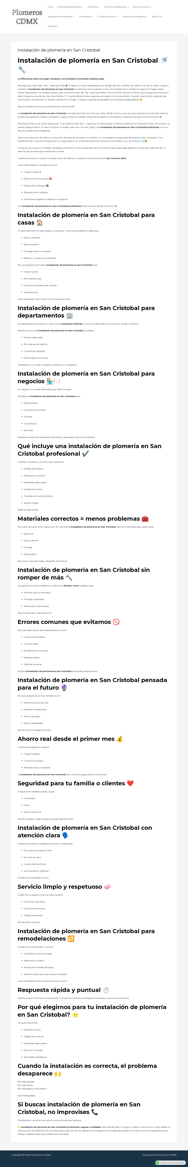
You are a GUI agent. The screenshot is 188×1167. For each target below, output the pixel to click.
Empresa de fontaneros (60, 16)
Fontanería (85, 16)
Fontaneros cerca (106, 16)
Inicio (50, 7)
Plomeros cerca (141, 7)
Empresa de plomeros (69, 7)
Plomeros (93, 7)
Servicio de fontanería (134, 16)
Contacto (52, 26)
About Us (157, 16)
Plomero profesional (115, 7)
